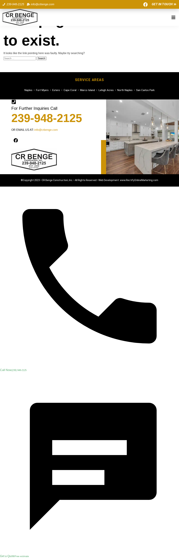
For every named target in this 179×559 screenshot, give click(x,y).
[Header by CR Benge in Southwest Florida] (20, 17)
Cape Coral (70, 90)
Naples (28, 90)
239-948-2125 (46, 118)
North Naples (125, 90)
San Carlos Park (145, 90)
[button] (173, 17)
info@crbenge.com (46, 129)
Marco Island (87, 90)
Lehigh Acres (106, 90)
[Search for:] (20, 58)
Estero (56, 90)
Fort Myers (42, 90)
